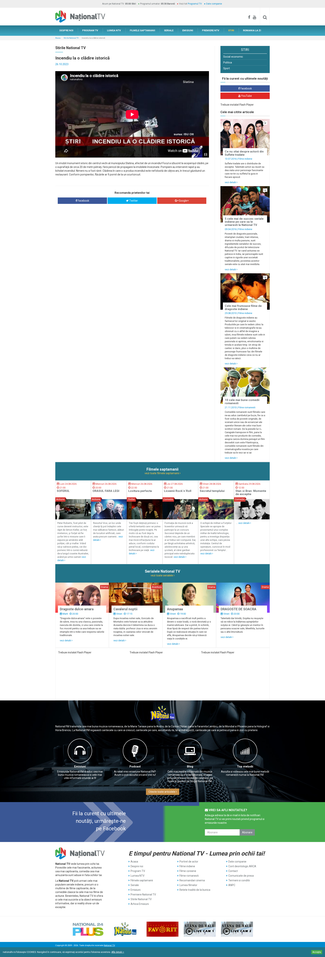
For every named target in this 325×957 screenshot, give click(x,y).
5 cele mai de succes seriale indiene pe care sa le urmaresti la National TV (244, 222)
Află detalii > (117, 952)
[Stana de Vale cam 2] (237, 929)
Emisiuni (80, 766)
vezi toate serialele (162, 575)
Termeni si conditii (239, 880)
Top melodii (245, 766)
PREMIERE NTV (210, 30)
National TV (109, 945)
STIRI (231, 30)
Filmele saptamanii (142, 880)
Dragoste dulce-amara (76, 609)
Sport (226, 68)
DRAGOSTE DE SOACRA (238, 609)
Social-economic (233, 56)
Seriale (135, 885)
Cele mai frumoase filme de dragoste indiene (243, 307)
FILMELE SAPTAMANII (142, 30)
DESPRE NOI (66, 30)
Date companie (214, 3)
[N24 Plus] (88, 929)
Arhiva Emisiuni (140, 903)
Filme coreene (187, 870)
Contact (233, 870)
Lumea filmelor (188, 885)
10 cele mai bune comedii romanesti (242, 401)
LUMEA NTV (114, 30)
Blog (190, 766)
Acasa (58, 38)
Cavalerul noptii (125, 609)
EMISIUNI (187, 30)
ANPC (231, 885)
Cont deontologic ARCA (242, 866)
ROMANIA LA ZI (252, 30)
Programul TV (195, 3)
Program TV (138, 870)
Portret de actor (188, 861)
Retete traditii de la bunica (194, 889)
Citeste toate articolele (162, 791)
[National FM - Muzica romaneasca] (125, 929)
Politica (227, 62)
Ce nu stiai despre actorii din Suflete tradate (244, 153)
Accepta (316, 952)
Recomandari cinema (192, 880)
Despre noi (137, 866)
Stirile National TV (71, 38)
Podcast (135, 766)
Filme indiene (245, 158)
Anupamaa (175, 609)
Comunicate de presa (241, 875)
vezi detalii (231, 182)
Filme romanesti (246, 407)
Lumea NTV (137, 875)
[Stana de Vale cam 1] (200, 929)
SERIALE (168, 30)
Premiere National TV (143, 894)
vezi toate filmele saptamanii (162, 473)
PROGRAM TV (90, 30)
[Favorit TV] (162, 929)
